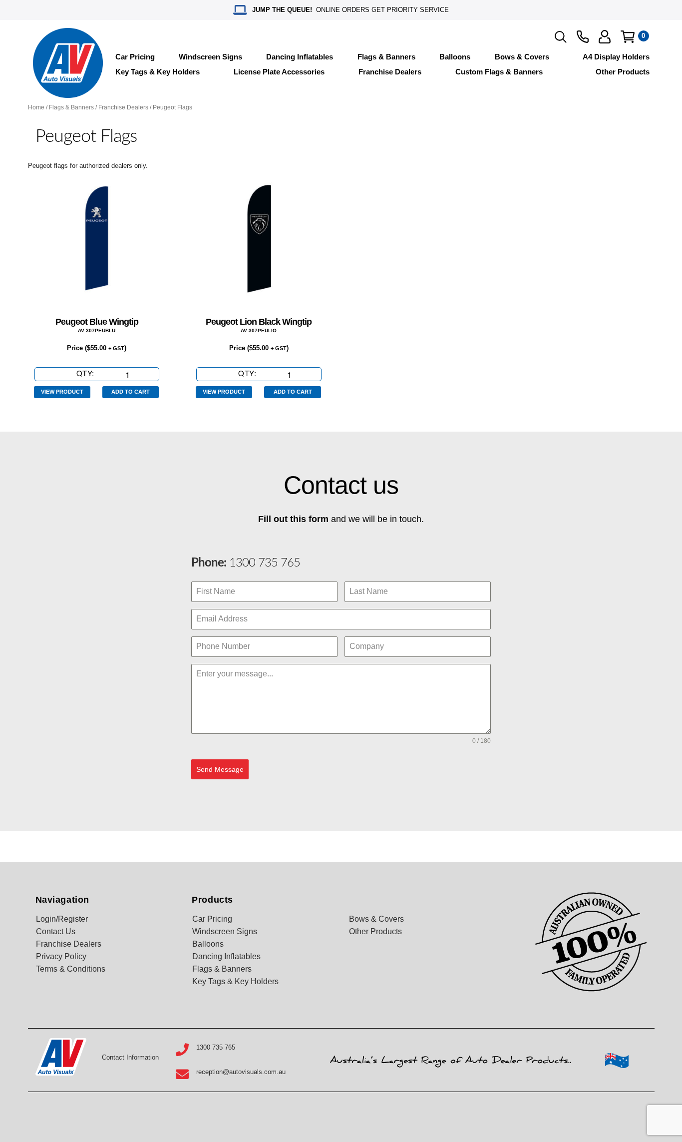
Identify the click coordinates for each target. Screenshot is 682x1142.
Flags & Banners (386, 56)
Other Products (623, 71)
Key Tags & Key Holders (157, 71)
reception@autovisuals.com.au (241, 1072)
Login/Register (62, 919)
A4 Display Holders (616, 56)
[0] (628, 36)
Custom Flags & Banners (499, 71)
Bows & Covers (522, 56)
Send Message (220, 769)
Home (36, 107)
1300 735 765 (263, 563)
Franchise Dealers (389, 71)
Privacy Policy (61, 956)
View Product (62, 392)
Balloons (454, 56)
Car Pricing (135, 56)
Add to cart (130, 392)
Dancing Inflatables (299, 56)
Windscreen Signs (210, 56)
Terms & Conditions (70, 969)
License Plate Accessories (279, 71)
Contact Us (55, 931)
